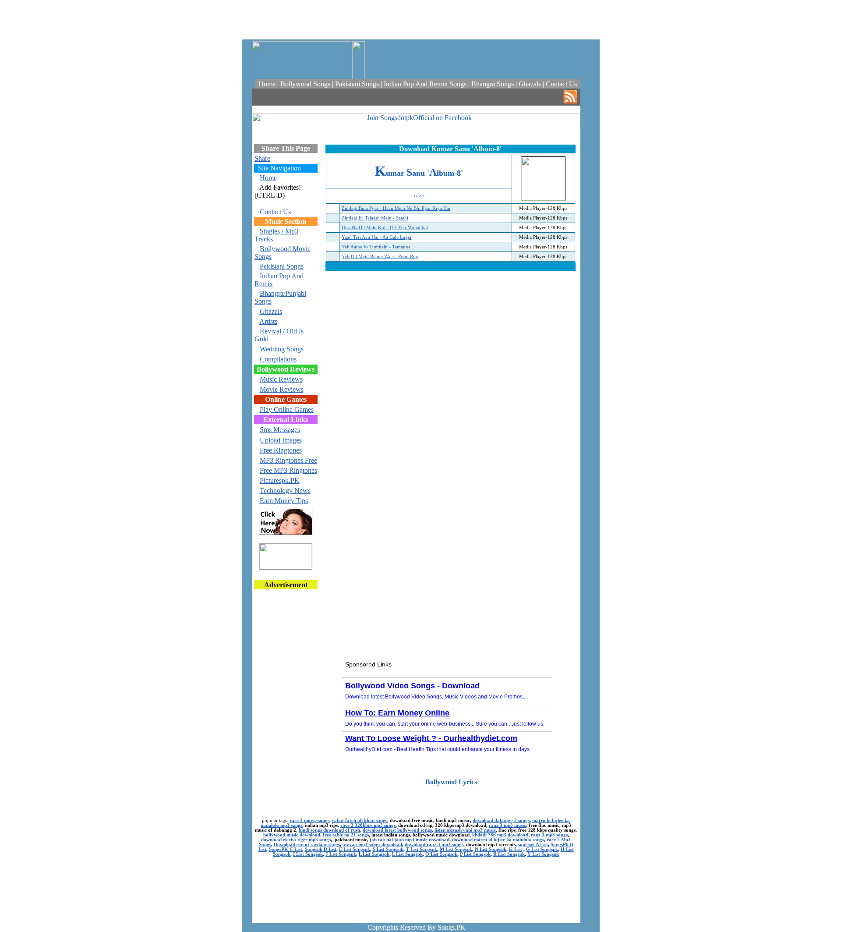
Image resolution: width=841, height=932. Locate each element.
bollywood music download (291, 835)
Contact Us (275, 212)
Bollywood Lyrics (451, 782)
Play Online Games (287, 409)
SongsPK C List (285, 849)
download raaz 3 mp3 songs (434, 844)
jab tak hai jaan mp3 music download (409, 839)
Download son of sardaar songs (307, 844)
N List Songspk (490, 849)
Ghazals (271, 311)
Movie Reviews (282, 389)
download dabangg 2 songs (501, 820)
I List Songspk (308, 854)
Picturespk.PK (280, 480)
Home (268, 177)
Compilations (278, 359)
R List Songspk (509, 854)
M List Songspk (456, 849)
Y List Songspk (543, 854)
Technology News (285, 490)
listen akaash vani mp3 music (465, 830)
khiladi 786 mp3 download (500, 835)
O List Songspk (441, 854)
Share (262, 158)
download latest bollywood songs (397, 830)
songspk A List (533, 844)
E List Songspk (354, 849)
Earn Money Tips (284, 500)
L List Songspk (374, 854)
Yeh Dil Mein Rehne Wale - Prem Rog (380, 256)
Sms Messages (280, 429)
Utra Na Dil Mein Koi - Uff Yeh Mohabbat (385, 227)
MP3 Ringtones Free (288, 460)
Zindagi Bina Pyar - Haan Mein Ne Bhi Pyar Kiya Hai (396, 208)
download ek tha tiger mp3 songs (296, 839)
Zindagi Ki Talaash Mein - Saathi (375, 218)
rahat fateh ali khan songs (359, 820)
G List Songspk (542, 849)
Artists (268, 321)
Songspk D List (320, 849)
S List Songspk (388, 849)
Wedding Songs (282, 349)
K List (515, 849)
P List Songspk (475, 854)
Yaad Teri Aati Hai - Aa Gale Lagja (376, 237)
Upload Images (281, 440)
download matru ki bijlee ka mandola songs (498, 839)
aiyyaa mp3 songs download (372, 844)
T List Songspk (421, 849)
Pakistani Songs (282, 266)
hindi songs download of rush (329, 830)
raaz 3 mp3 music (507, 825)
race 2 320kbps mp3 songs (368, 825)
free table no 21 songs (346, 835)
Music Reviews (281, 379)
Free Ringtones (281, 450)
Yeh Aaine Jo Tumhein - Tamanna (376, 247)
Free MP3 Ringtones (288, 470)
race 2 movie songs (309, 820)
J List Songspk (340, 854)
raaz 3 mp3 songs (549, 835)
